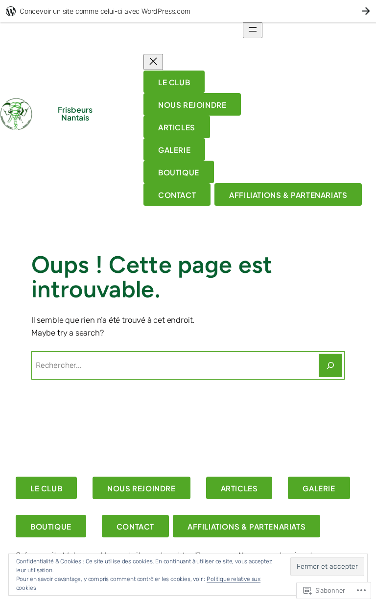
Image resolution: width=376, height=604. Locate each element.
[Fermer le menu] (153, 62)
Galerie (174, 149)
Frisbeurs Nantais (75, 113)
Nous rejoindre (192, 104)
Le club (174, 82)
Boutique (178, 172)
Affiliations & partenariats (288, 194)
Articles (176, 127)
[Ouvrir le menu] (252, 30)
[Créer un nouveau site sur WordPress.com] (188, 11)
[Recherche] (330, 365)
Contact (177, 194)
